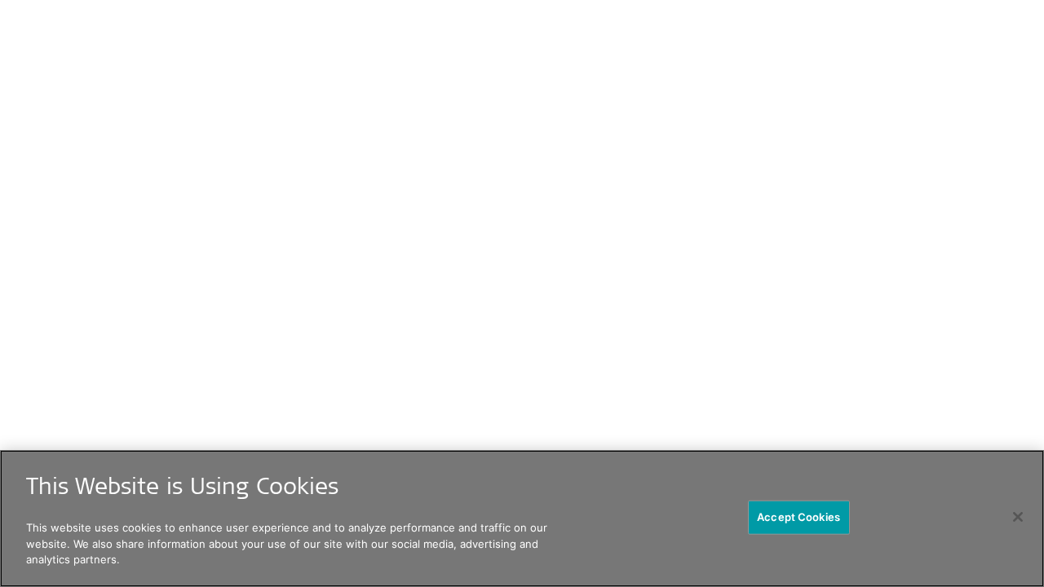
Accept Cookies (798, 516)
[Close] (1018, 517)
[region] (522, 518)
